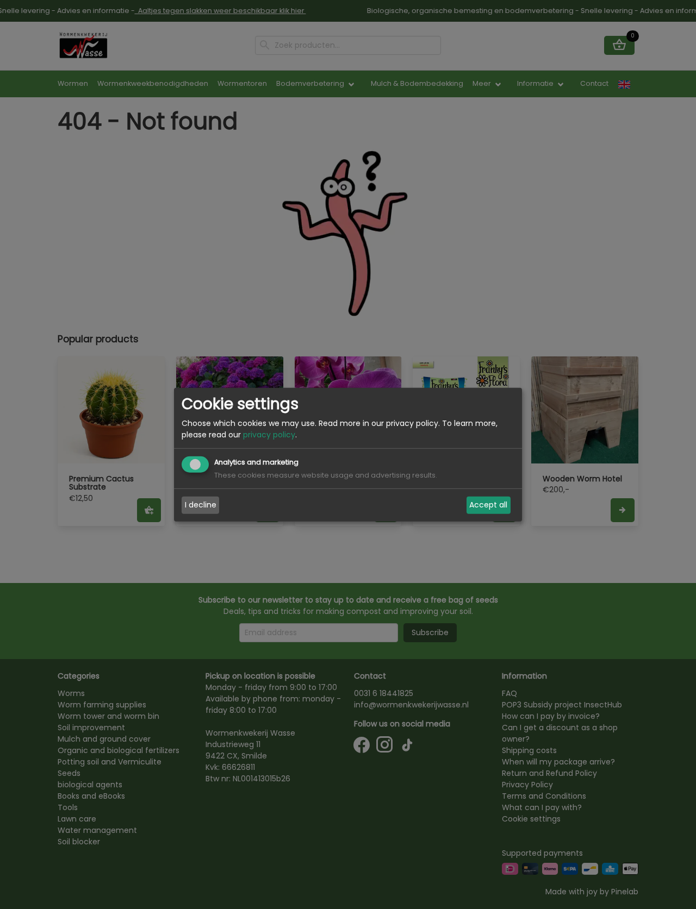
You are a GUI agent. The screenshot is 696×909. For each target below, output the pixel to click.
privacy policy (269, 434)
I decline (200, 504)
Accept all (488, 504)
